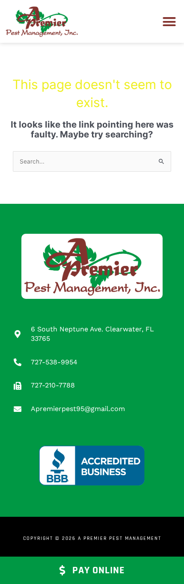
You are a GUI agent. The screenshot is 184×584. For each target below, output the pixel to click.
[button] (169, 21)
